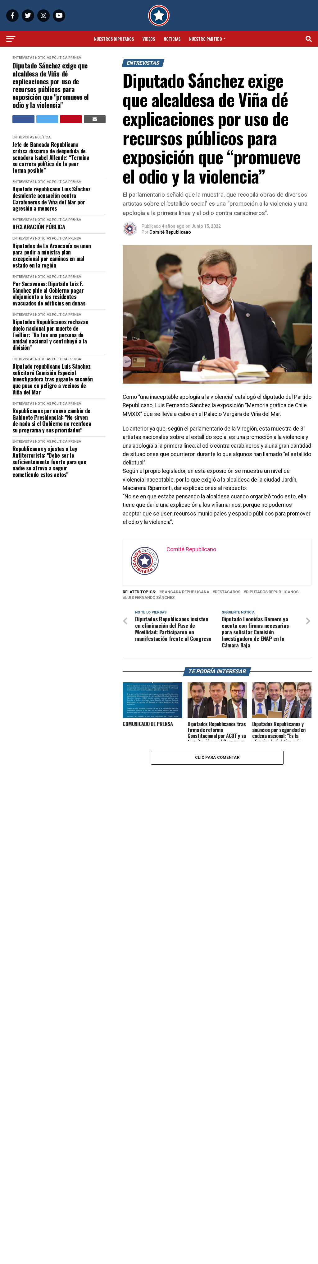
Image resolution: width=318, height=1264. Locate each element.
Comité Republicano (170, 232)
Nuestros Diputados (114, 38)
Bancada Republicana (185, 592)
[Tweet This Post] (47, 119)
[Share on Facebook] (23, 119)
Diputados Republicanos (272, 592)
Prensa (74, 58)
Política (59, 58)
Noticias (172, 38)
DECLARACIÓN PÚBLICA (38, 227)
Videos (149, 38)
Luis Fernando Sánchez (150, 598)
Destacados (227, 592)
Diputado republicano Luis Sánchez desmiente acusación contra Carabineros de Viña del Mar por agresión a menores (51, 199)
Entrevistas (23, 58)
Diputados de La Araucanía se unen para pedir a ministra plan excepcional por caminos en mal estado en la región (51, 255)
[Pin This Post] (71, 119)
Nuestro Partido (205, 38)
